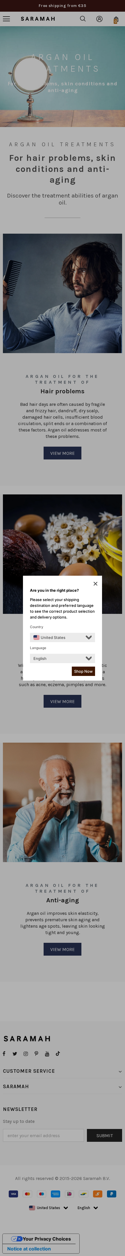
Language (38, 648)
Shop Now (83, 671)
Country (36, 627)
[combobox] (49, 637)
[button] (95, 583)
